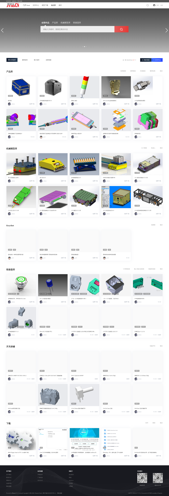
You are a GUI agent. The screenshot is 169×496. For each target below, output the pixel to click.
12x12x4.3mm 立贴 (107, 408)
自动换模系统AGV (76, 177)
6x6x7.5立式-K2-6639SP (77, 375)
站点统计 (71, 474)
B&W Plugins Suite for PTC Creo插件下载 (18, 452)
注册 (161, 5)
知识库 (53, 5)
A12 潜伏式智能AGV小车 (141, 177)
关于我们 (8, 474)
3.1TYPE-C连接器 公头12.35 (110, 331)
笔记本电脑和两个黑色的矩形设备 (48, 254)
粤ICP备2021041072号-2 (49, 493)
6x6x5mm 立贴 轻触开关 (141, 408)
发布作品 (157, 60)
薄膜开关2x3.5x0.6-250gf (109, 375)
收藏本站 (14, 1)
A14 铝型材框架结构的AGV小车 (143, 210)
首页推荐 (12, 60)
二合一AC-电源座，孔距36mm (111, 298)
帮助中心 (8, 480)
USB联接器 (126, 269)
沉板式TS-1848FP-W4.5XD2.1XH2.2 (17, 375)
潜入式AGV (43, 177)
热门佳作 (36, 60)
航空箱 (10, 100)
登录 (157, 5)
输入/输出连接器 (139, 269)
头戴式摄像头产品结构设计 (15, 133)
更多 (161, 71)
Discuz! (14, 493)
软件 (147, 423)
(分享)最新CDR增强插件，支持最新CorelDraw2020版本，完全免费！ (84, 452)
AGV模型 (144, 148)
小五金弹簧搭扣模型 (140, 100)
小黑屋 (71, 486)
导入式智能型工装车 (13, 177)
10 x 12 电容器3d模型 (45, 298)
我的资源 (145, 60)
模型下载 (45, 5)
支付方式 (40, 480)
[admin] (9, 104)
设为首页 (8, 1)
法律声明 (8, 483)
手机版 (71, 483)
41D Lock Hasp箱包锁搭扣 (109, 100)
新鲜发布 (25, 60)
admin (13, 104)
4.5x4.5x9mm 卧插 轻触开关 (78, 408)
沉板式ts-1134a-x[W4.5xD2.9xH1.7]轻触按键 (51, 375)
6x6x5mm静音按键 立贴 (14, 408)
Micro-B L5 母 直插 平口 (46, 331)
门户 (26, 5)
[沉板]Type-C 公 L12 (140, 331)
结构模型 (123, 71)
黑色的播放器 (74, 254)
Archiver (71, 480)
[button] (84, 46)
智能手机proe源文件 (76, 133)
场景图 (153, 225)
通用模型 (133, 71)
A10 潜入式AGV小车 (13, 210)
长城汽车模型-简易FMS (109, 177)
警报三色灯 (74, 100)
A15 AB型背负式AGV (108, 210)
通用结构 (152, 71)
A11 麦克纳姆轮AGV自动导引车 (48, 210)
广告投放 (40, 477)
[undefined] (148, 5)
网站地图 (19, 1)
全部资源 (48, 60)
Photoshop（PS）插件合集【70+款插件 (113, 452)
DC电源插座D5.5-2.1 (13, 331)
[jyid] (41, 137)
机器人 (153, 148)
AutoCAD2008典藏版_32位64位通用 (49, 452)
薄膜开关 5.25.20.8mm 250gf (142, 375)
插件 (60, 5)
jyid (44, 137)
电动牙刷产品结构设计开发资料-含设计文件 (51, 133)
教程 (154, 423)
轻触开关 (152, 346)
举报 (70, 477)
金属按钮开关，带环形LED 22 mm (17, 298)
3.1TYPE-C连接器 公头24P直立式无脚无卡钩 (82, 331)
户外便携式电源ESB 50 (46, 100)
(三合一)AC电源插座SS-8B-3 (78, 298)
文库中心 (36, 5)
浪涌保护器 (137, 133)
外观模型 (143, 71)
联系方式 (8, 477)
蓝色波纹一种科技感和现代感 (15, 254)
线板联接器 (151, 269)
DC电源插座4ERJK (139, 298)
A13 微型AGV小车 (76, 210)
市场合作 (40, 474)
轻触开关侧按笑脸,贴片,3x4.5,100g (48, 408)
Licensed (21, 493)
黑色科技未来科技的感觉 (109, 254)
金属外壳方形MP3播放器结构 (110, 133)
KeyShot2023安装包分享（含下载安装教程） (146, 452)
